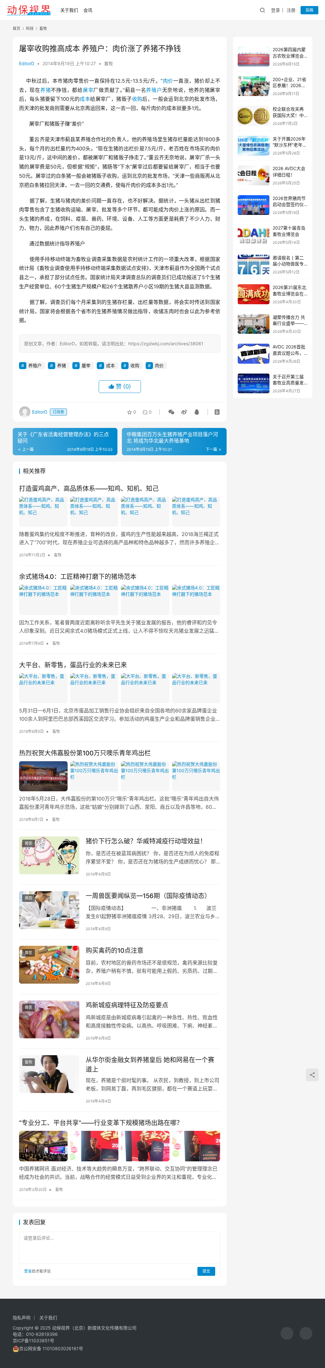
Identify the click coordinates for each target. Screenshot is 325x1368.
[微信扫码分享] (171, 412)
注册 (291, 10)
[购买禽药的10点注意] (49, 965)
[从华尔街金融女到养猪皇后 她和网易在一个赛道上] (49, 1074)
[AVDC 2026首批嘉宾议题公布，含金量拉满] (253, 354)
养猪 (45, 90)
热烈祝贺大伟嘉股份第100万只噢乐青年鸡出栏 (85, 753)
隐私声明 (21, 1317)
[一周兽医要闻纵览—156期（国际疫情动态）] (49, 910)
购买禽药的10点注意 (114, 950)
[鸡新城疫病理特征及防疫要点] (49, 1019)
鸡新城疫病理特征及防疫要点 (127, 1005)
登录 (275, 10)
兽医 (28, 843)
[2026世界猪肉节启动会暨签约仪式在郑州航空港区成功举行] (253, 205)
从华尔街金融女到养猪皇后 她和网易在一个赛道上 (150, 1064)
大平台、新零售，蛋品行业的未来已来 (73, 665)
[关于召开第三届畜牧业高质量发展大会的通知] (253, 384)
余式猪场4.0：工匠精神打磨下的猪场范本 (77, 577)
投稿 (309, 10)
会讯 (87, 10)
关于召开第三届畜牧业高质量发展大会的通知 (288, 383)
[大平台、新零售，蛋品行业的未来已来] (119, 688)
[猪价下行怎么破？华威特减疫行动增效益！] (49, 855)
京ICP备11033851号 (33, 1340)
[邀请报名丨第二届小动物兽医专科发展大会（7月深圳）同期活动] (253, 265)
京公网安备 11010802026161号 (51, 1348)
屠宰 (88, 90)
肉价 (167, 81)
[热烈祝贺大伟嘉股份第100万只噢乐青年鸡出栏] (119, 776)
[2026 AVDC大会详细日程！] (253, 175)
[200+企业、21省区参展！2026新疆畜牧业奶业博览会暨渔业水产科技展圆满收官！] (253, 86)
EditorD (26, 63)
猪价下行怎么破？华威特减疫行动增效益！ (146, 841)
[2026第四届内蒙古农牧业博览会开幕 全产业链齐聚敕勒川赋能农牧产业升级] (253, 56)
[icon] (287, 1333)
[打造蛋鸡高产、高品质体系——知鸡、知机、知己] (119, 512)
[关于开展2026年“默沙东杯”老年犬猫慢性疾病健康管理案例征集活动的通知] (253, 146)
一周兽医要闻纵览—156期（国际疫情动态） (148, 896)
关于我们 (69, 10)
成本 (85, 99)
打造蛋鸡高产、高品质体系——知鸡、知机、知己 (89, 488)
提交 (206, 1271)
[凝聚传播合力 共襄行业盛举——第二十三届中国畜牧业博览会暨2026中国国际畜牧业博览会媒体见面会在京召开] (253, 324)
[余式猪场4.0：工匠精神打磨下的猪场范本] (119, 600)
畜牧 (108, 63)
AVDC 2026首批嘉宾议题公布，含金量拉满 (289, 353)
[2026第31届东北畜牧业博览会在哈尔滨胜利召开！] (253, 294)
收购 (137, 99)
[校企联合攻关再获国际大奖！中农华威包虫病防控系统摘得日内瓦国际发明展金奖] (253, 116)
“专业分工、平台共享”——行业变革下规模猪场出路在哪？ (101, 1123)
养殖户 (154, 90)
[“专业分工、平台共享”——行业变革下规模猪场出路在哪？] (119, 1146)
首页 (16, 28)
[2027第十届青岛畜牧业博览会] (253, 235)
